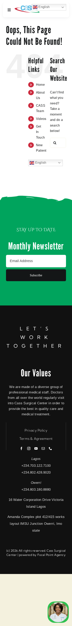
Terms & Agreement (36, 438)
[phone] (50, 448)
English (40, 162)
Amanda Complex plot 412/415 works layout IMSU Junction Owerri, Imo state (36, 523)
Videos (41, 119)
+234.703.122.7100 (36, 466)
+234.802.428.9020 (36, 472)
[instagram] (28, 448)
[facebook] (21, 448)
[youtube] (36, 448)
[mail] (43, 448)
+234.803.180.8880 (36, 489)
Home (40, 84)
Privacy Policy (36, 430)
